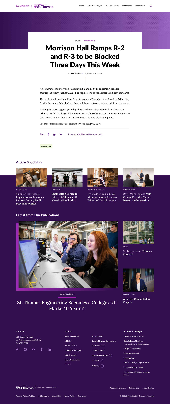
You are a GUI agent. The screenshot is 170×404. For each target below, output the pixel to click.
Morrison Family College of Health (137, 363)
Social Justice (97, 336)
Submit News (134, 388)
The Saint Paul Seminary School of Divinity (137, 373)
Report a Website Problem (25, 396)
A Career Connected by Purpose (136, 300)
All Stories (96, 366)
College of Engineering (132, 349)
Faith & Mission (70, 355)
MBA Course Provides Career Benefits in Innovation (137, 197)
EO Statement (43, 396)
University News (89, 40)
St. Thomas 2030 (98, 346)
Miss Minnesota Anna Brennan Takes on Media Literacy (102, 197)
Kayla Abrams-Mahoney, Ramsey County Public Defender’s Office (30, 198)
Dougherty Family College (133, 367)
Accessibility (56, 396)
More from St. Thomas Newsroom (83, 134)
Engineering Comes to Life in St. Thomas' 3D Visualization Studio (65, 197)
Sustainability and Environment (104, 341)
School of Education (131, 353)
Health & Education (72, 360)
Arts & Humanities (72, 336)
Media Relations (148, 388)
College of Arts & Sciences (134, 336)
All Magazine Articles (100, 355)
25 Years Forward (137, 252)
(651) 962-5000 (22, 343)
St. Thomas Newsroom (94, 73)
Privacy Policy (69, 396)
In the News (140, 6)
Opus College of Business (136, 342)
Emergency (82, 396)
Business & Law (71, 346)
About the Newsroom (118, 388)
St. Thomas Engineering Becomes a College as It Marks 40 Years (67, 305)
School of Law (129, 358)
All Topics (95, 361)
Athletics (68, 341)
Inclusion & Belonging (73, 350)
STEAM (67, 365)
